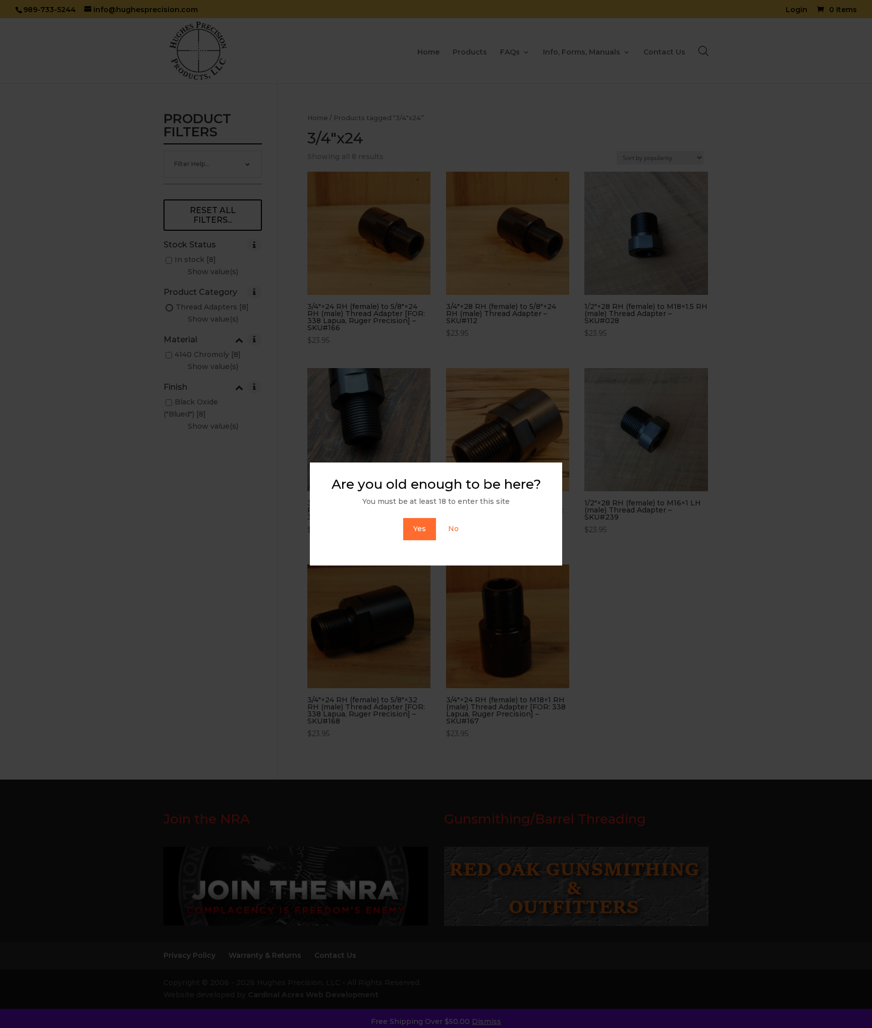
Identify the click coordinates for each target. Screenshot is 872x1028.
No (453, 528)
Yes (419, 528)
